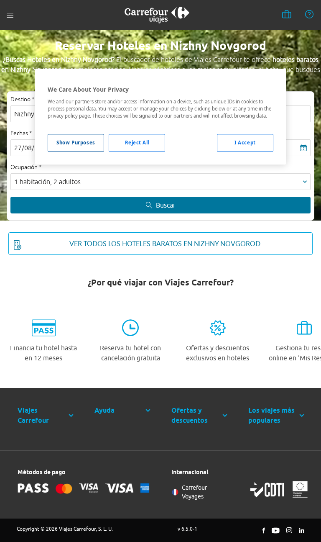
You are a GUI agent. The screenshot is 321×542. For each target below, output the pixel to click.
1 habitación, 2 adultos (47, 181)
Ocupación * (26, 167)
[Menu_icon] (10, 15)
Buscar (166, 205)
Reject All (137, 142)
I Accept (245, 142)
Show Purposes (75, 142)
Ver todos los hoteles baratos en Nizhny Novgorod (164, 243)
